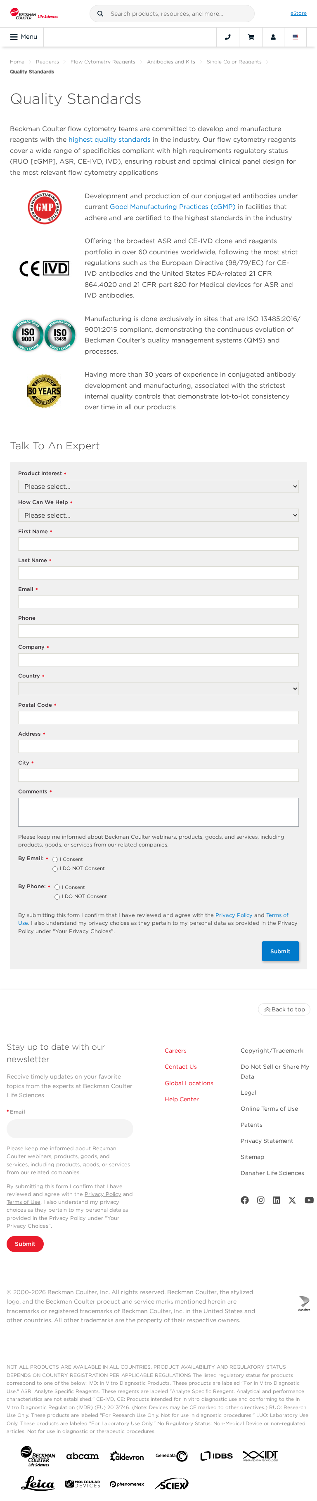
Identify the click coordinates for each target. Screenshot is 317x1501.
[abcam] (82, 1457)
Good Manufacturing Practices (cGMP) (173, 207)
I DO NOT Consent (82, 868)
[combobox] (172, 13)
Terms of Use (23, 1202)
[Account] (273, 37)
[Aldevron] (127, 1457)
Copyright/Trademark (272, 1050)
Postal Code (37, 705)
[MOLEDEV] (82, 1485)
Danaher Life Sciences (272, 1173)
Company (33, 647)
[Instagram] (261, 1202)
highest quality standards (110, 139)
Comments (35, 791)
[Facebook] (245, 1202)
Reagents (47, 62)
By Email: (33, 858)
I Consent (71, 859)
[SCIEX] (172, 1486)
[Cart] (250, 37)
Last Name (35, 560)
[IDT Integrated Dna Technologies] (261, 1458)
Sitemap (252, 1157)
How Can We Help (45, 502)
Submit (280, 951)
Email (28, 589)
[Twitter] (292, 1202)
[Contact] (228, 37)
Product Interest (42, 473)
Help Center (182, 1099)
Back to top (288, 1009)
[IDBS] (216, 1457)
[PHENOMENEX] (127, 1486)
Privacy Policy (234, 915)
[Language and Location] (295, 37)
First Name (35, 531)
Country (31, 676)
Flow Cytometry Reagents (103, 62)
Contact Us (181, 1066)
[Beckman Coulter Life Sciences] (34, 13)
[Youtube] (309, 1202)
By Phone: (34, 886)
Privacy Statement (267, 1140)
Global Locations (189, 1083)
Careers (176, 1050)
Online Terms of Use (269, 1108)
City (26, 763)
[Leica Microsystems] (38, 1486)
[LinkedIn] (276, 1202)
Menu (29, 36)
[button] (100, 13)
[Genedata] (172, 1458)
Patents (252, 1124)
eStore (299, 13)
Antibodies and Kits (171, 62)
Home (17, 62)
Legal (248, 1092)
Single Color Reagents (234, 62)
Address (31, 734)
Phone (26, 618)
